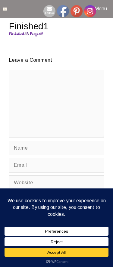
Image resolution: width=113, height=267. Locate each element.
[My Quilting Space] (5, 9)
